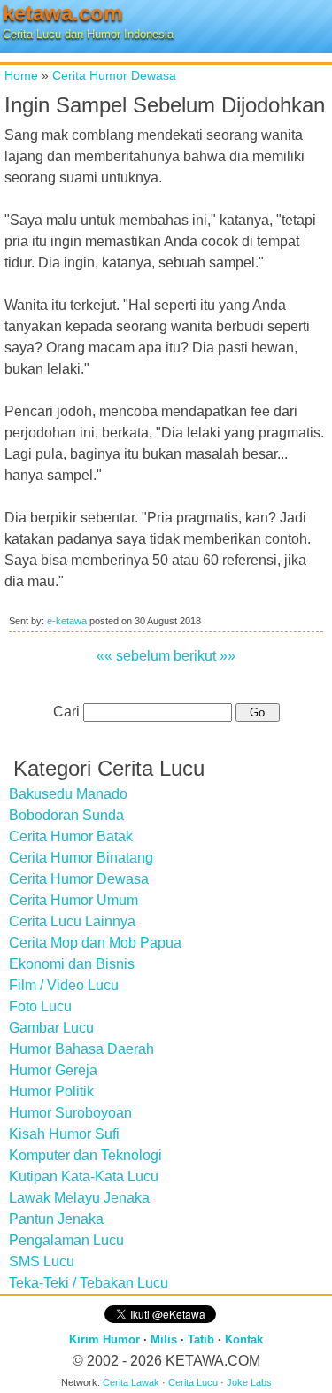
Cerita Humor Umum (73, 900)
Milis (164, 1339)
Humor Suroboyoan (70, 1112)
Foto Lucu (40, 1006)
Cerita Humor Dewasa (114, 75)
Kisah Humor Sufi (64, 1133)
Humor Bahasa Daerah (81, 1048)
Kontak (244, 1339)
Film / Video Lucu (64, 985)
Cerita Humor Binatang (81, 857)
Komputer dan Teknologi (85, 1155)
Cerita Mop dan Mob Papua (95, 942)
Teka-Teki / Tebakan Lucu (88, 1282)
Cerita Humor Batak (71, 836)
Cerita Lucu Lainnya (72, 921)
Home (21, 75)
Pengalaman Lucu (66, 1240)
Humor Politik (51, 1091)
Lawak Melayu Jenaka (79, 1197)
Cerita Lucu (193, 1382)
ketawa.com (62, 13)
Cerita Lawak (131, 1382)
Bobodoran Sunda (66, 815)
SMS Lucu (41, 1261)
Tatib (201, 1339)
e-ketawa (67, 620)
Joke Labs (249, 1382)
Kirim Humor (104, 1339)
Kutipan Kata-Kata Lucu (83, 1176)
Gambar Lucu (51, 1027)
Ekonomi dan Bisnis (72, 963)
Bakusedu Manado (68, 793)
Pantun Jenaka (56, 1219)
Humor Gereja (53, 1070)
